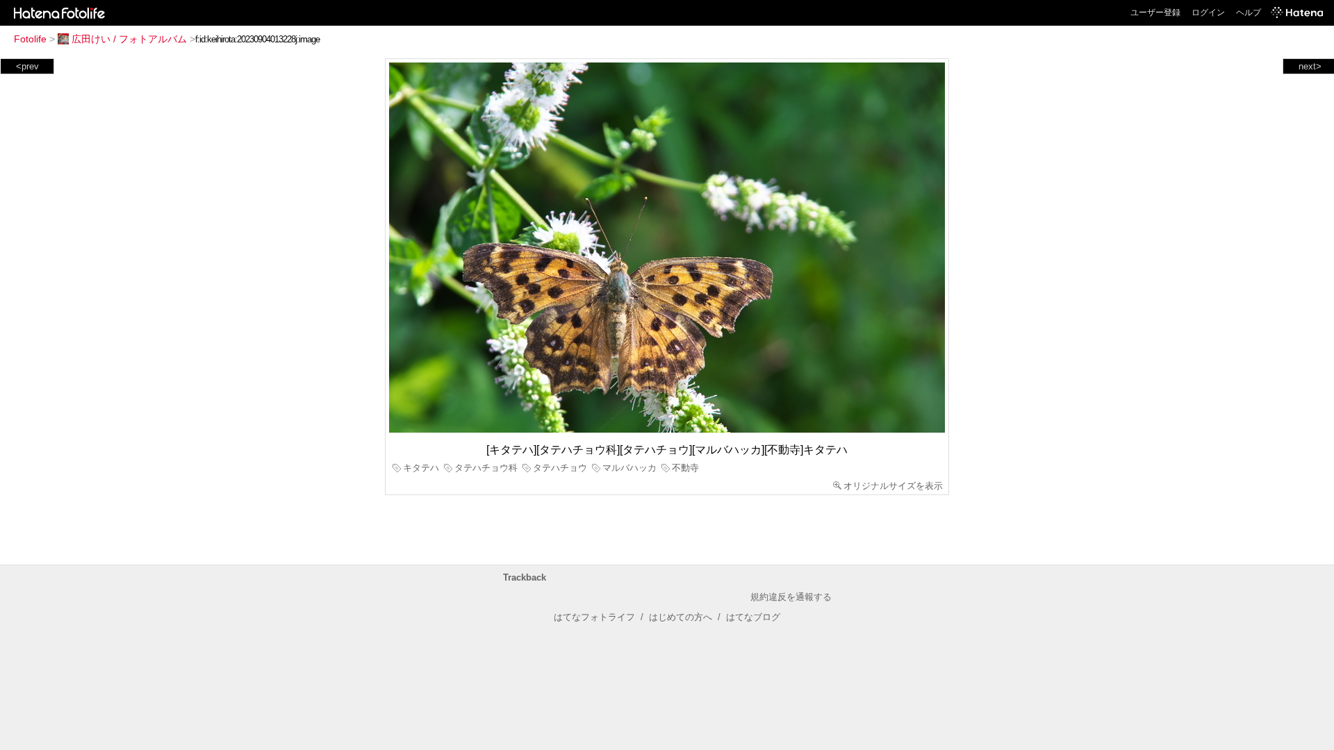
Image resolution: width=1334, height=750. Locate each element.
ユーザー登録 (1155, 12)
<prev (27, 66)
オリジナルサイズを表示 (893, 486)
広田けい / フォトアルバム (129, 38)
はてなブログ (753, 617)
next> (1310, 66)
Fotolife (30, 38)
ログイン (1208, 12)
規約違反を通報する (791, 597)
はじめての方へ (680, 617)
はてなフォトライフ (594, 617)
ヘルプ (1248, 12)
